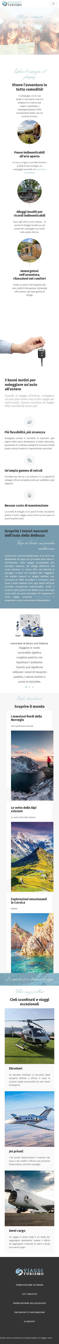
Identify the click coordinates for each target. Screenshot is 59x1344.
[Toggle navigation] (53, 3)
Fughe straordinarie (29, 698)
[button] (26, 687)
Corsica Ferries (43, 597)
